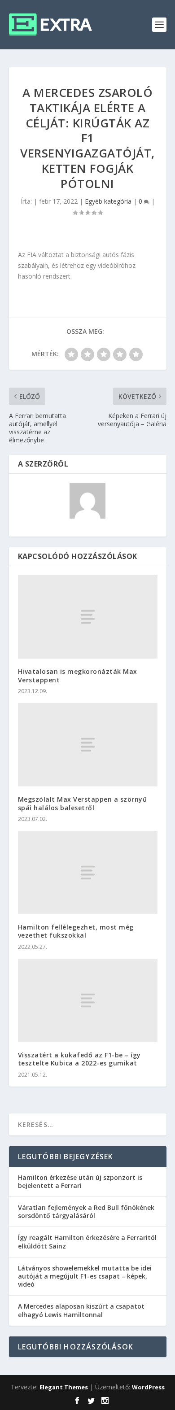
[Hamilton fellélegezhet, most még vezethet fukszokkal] (88, 873)
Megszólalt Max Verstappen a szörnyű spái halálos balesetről (82, 803)
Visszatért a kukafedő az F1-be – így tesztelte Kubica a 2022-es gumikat (79, 1059)
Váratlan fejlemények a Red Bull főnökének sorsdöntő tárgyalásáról (86, 1211)
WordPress (148, 1387)
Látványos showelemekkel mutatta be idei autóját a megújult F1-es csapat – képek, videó (85, 1276)
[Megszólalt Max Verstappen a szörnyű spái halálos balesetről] (88, 745)
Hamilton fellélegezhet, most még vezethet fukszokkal (76, 931)
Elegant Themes (63, 1387)
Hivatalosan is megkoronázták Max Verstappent (77, 675)
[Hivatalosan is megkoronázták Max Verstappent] (88, 617)
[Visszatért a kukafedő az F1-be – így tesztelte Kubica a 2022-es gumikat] (88, 1001)
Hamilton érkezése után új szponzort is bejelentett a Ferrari (80, 1181)
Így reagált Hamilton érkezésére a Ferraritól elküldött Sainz (87, 1241)
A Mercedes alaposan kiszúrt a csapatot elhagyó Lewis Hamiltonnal (81, 1310)
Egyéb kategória (108, 201)
